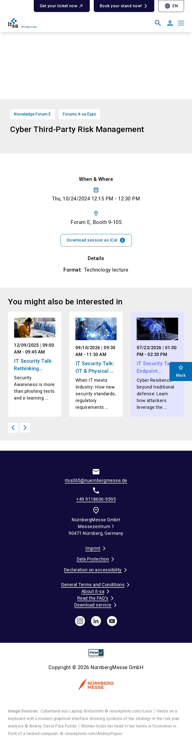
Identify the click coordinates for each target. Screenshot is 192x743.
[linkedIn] (96, 621)
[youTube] (112, 621)
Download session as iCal (96, 240)
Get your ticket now (59, 6)
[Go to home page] (50, 25)
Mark (181, 371)
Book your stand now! (121, 6)
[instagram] (80, 621)
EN (171, 6)
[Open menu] (181, 23)
